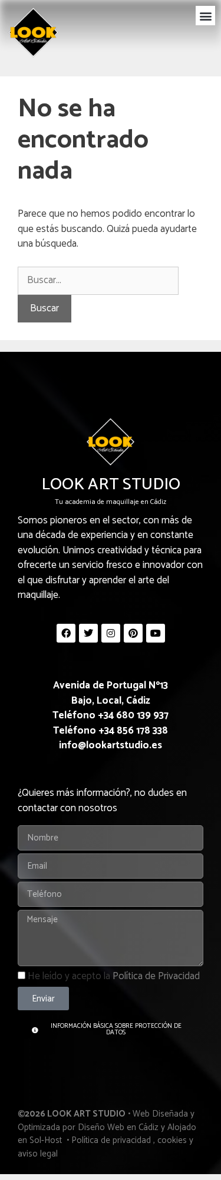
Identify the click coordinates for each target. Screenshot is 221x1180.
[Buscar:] (98, 280)
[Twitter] (88, 633)
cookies (172, 1140)
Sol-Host (46, 1140)
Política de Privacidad (156, 976)
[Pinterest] (133, 633)
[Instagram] (110, 633)
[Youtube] (155, 633)
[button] (205, 15)
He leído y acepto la (114, 976)
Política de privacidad (111, 1140)
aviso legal (38, 1154)
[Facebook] (66, 633)
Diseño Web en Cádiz (118, 1127)
